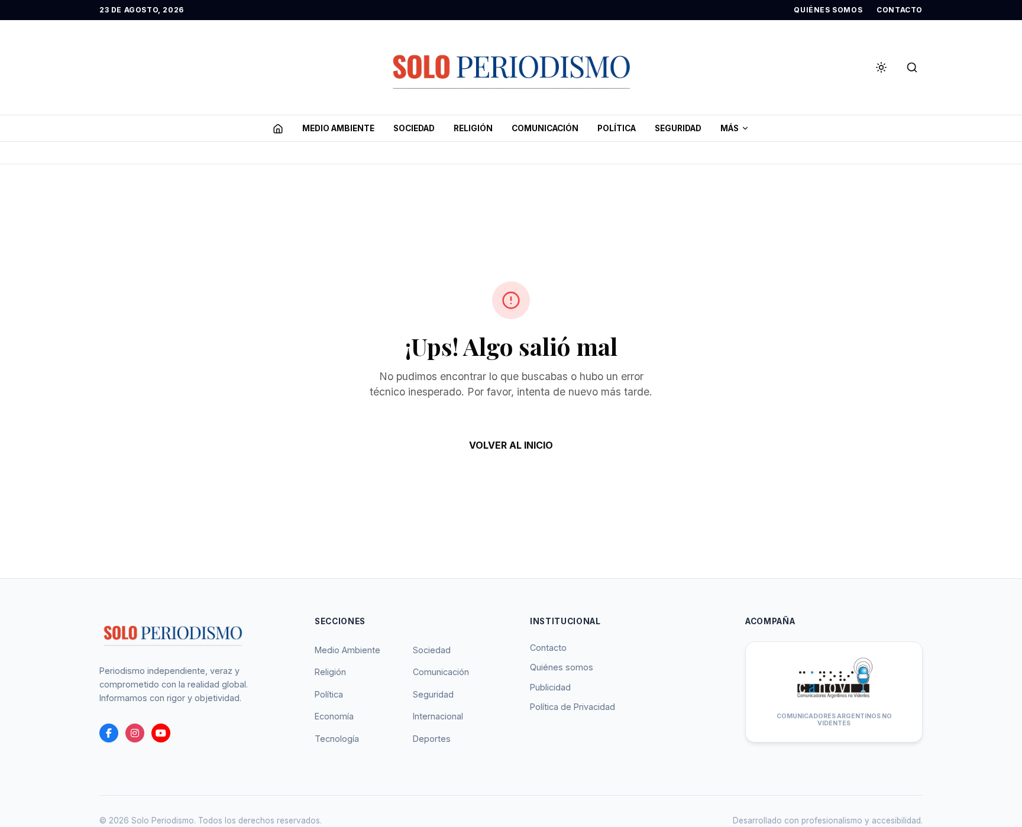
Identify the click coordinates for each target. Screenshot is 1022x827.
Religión (330, 672)
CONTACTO (900, 9)
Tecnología (337, 739)
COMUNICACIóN (545, 128)
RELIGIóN (473, 128)
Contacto (548, 648)
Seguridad (433, 694)
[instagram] (134, 733)
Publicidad (550, 687)
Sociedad (432, 650)
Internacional (438, 716)
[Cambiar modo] (881, 67)
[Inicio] (278, 128)
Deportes (432, 739)
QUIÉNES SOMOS (828, 9)
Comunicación (441, 672)
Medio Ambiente (347, 650)
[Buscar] (912, 67)
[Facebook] (108, 733)
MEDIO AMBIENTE (338, 128)
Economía (334, 716)
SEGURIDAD (678, 128)
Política (329, 694)
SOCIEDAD (414, 128)
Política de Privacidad (572, 707)
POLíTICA (616, 128)
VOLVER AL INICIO (511, 445)
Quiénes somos (561, 667)
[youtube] (160, 733)
